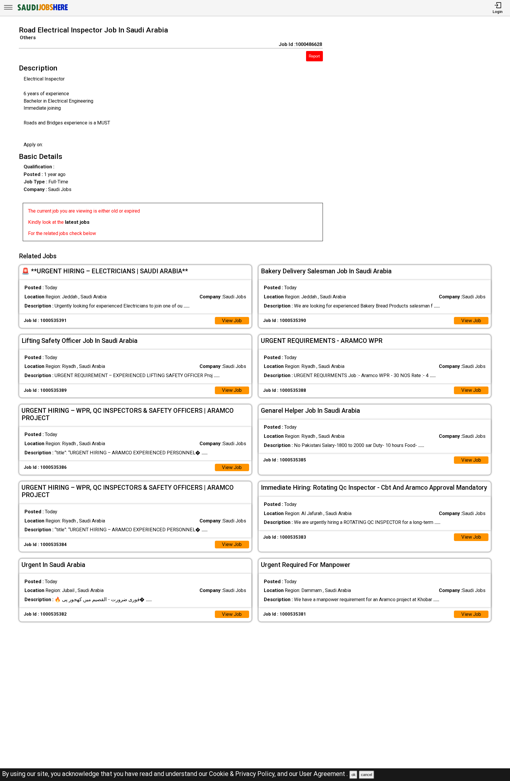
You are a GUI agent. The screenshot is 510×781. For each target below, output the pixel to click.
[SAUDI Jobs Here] (42, 10)
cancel (366, 774)
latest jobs (77, 222)
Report (314, 56)
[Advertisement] (416, 135)
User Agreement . (323, 773)
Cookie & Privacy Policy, (243, 773)
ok (354, 774)
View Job (232, 320)
